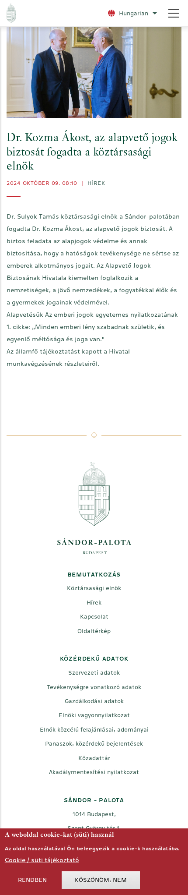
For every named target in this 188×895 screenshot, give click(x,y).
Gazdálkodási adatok (94, 701)
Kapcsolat (94, 616)
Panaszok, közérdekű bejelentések (94, 743)
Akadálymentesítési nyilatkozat (94, 772)
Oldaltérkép (94, 631)
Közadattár (94, 758)
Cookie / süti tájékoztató (42, 860)
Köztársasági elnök (94, 588)
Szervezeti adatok (94, 673)
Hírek (96, 183)
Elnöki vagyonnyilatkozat (94, 715)
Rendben (32, 880)
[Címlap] (53, 13)
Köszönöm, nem (101, 880)
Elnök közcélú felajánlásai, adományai (94, 729)
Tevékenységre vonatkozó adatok (94, 687)
